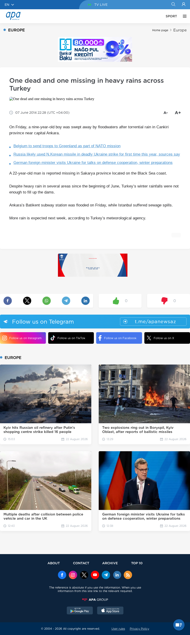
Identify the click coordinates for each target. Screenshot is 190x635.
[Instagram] (73, 575)
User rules (118, 628)
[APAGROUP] (95, 599)
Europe (180, 30)
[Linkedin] (117, 575)
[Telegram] (106, 575)
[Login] (183, 4)
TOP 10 (136, 563)
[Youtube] (95, 575)
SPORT (171, 16)
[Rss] (128, 575)
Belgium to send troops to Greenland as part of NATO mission (66, 146)
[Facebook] (62, 575)
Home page (160, 30)
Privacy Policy (139, 628)
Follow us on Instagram (25, 338)
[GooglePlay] (80, 611)
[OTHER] (183, 16)
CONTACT (81, 563)
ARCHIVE (110, 563)
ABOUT (54, 563)
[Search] (173, 4)
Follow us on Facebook (120, 338)
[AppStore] (110, 611)
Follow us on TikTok (71, 338)
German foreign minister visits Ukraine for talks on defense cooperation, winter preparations (93, 162)
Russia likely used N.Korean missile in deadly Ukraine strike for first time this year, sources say (96, 154)
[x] (84, 575)
